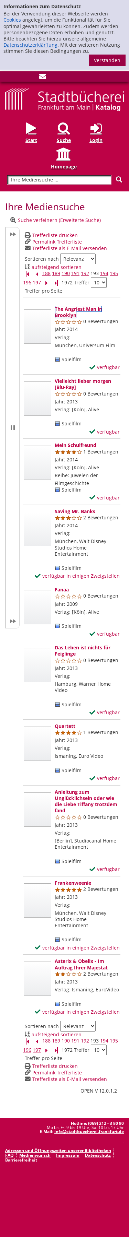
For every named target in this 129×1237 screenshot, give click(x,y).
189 (56, 273)
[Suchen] (119, 179)
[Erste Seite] (27, 273)
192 (85, 273)
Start (31, 140)
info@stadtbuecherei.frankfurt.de (89, 1131)
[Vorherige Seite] (37, 273)
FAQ (9, 1155)
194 (104, 273)
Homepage (64, 166)
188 (46, 273)
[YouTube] (31, 77)
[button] (12, 427)
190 (66, 273)
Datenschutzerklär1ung (30, 45)
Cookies (12, 19)
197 (37, 283)
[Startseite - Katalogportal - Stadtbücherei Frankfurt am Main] (64, 99)
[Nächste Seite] (46, 283)
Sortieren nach (42, 259)
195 (114, 273)
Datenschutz (98, 1155)
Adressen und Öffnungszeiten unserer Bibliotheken (58, 1150)
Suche (64, 140)
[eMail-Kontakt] (42, 77)
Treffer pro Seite (43, 291)
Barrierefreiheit (21, 1160)
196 (27, 283)
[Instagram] (20, 77)
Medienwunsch (35, 1155)
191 (75, 273)
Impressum (67, 1155)
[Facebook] (8, 77)
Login (96, 140)
